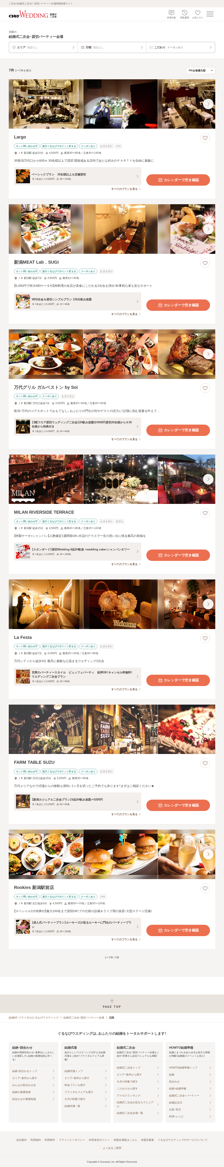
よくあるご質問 (112, 1148)
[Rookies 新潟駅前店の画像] (112, 854)
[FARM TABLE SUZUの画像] (112, 729)
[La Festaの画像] (112, 604)
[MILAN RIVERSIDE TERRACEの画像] (112, 479)
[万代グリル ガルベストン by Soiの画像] (112, 354)
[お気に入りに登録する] (205, 138)
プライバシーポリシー (72, 1139)
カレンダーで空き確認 (181, 180)
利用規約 (35, 1139)
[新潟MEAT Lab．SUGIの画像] (112, 229)
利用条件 (50, 1139)
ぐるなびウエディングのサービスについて (183, 1139)
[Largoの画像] (112, 104)
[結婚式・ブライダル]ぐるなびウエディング (34, 1017)
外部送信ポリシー (99, 1139)
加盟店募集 (147, 1139)
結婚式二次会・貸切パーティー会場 (83, 1017)
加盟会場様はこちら (125, 1139)
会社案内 (21, 1139)
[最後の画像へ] (208, 104)
